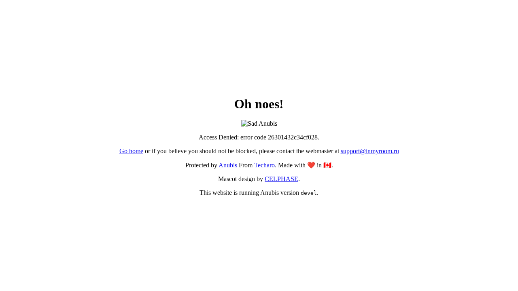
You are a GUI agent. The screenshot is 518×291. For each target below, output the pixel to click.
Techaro (264, 165)
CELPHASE (281, 178)
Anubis (228, 165)
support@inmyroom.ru (370, 151)
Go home (131, 151)
